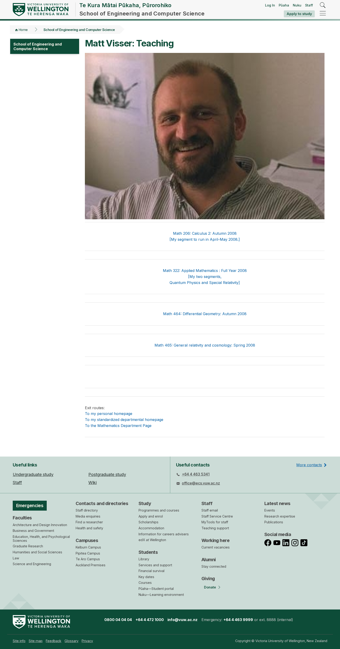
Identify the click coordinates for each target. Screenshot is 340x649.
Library (144, 559)
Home (23, 30)
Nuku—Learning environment (161, 595)
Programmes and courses (159, 510)
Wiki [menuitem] (92, 482)
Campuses (87, 540)
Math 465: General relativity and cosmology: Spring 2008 (205, 345)
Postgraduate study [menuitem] (107, 474)
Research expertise (279, 516)
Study (145, 503)
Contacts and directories (102, 503)
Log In (270, 5)
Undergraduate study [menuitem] (33, 474)
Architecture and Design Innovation (40, 525)
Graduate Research (28, 546)
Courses (145, 583)
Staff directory (87, 510)
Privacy (87, 641)
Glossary (71, 641)
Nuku (297, 5)
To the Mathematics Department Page (118, 425)
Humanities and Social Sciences (37, 552)
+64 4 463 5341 (196, 474)
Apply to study (299, 14)
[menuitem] (19, 640)
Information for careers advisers (164, 534)
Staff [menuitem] (17, 482)
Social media (277, 534)
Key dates (146, 577)
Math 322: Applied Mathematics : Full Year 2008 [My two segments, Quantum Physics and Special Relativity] (205, 276)
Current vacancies (215, 547)
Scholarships (148, 522)
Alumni (208, 559)
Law (16, 558)
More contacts (309, 465)
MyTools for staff (214, 522)
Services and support (155, 565)
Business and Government (33, 531)
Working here (215, 540)
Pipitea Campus (88, 553)
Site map (36, 641)
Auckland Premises (90, 565)
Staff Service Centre (217, 516)
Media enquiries (88, 516)
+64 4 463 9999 (238, 619)
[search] (322, 5)
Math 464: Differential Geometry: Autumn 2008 (205, 313)
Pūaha (284, 5)
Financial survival (151, 571)
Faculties (22, 518)
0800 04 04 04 (118, 619)
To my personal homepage (108, 413)
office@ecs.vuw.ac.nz (201, 483)
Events (269, 510)
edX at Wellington (152, 540)
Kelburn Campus (88, 547)
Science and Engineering (32, 564)
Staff (309, 5)
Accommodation (151, 528)
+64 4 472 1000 (150, 619)
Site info (19, 641)
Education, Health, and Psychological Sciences (41, 538)
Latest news (277, 503)
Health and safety (89, 528)
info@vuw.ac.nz (182, 619)
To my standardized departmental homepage (124, 419)
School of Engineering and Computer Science (79, 30)
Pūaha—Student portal (156, 589)
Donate (210, 587)
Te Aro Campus (88, 559)
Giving (208, 578)
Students (148, 552)
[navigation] (322, 13)
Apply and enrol (151, 516)
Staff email (209, 510)
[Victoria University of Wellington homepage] (40, 9)
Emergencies (29, 505)
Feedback (53, 641)
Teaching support (215, 528)
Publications (273, 522)
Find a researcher (89, 522)
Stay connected (213, 566)
